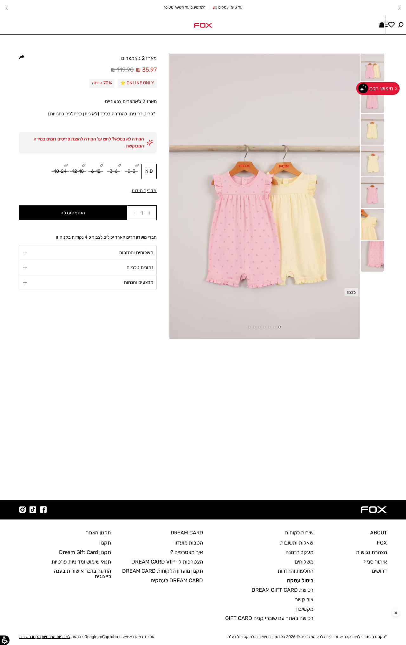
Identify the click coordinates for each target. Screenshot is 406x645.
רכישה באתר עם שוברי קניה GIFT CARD (269, 618)
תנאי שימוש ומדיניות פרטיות (81, 561)
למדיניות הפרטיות (56, 636)
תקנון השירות (30, 636)
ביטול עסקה (300, 580)
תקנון (105, 542)
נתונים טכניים (140, 268)
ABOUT (378, 533)
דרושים (379, 571)
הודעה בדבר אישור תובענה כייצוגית (82, 573)
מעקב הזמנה (299, 552)
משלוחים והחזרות (136, 253)
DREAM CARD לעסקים (177, 580)
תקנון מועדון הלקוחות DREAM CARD (162, 571)
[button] (400, 24)
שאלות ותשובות (296, 542)
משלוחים (304, 561)
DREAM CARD (187, 533)
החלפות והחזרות (295, 571)
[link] (203, 24)
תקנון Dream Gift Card (85, 552)
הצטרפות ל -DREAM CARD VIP (167, 561)
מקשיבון (304, 609)
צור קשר (304, 599)
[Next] (7, 7)
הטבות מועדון (188, 542)
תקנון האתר (98, 533)
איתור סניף (375, 561)
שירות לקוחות (299, 533)
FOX (382, 542)
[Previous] (399, 7)
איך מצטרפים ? (186, 552)
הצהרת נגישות (371, 552)
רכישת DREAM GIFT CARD (282, 590)
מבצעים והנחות (138, 283)
